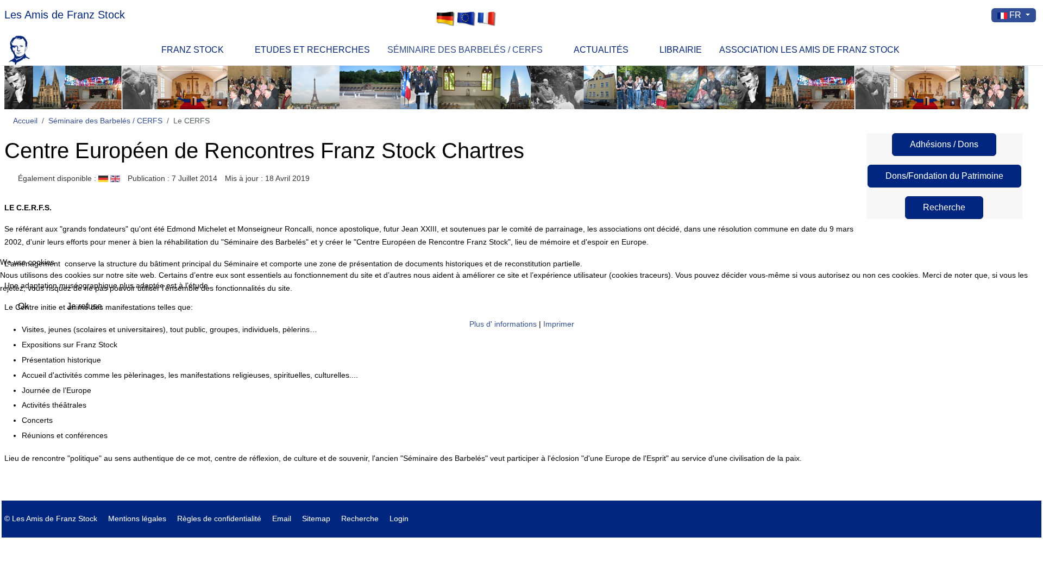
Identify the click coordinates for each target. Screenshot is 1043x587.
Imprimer (558, 324)
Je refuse (84, 306)
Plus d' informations (503, 324)
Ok (23, 306)
